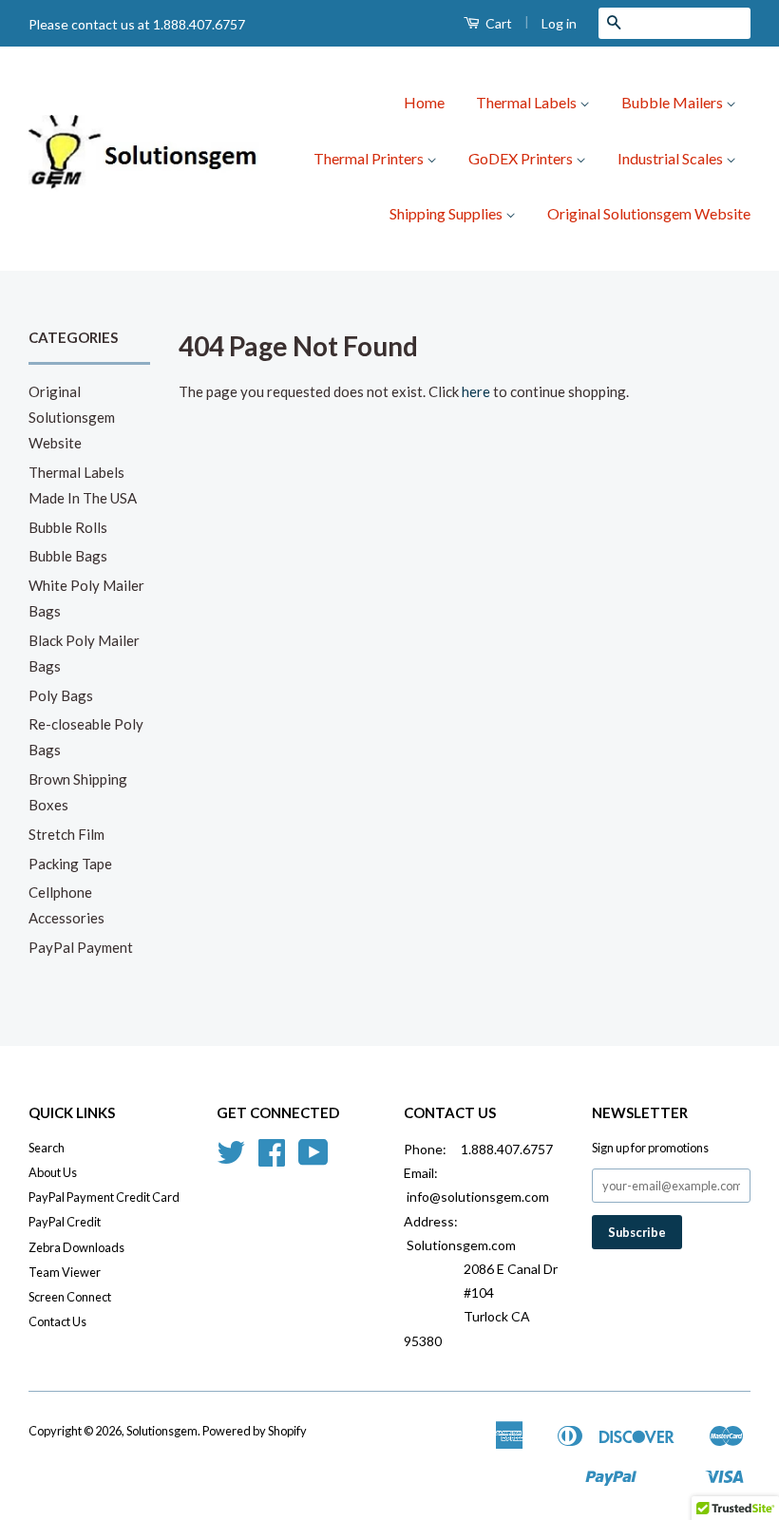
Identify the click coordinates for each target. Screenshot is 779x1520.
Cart (497, 23)
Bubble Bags (67, 555)
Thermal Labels (528, 102)
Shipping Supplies (447, 213)
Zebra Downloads (76, 1247)
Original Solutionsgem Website (648, 213)
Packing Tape (70, 863)
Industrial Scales (672, 158)
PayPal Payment (80, 947)
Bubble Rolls (67, 527)
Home (424, 102)
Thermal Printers (370, 158)
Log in (559, 23)
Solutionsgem (162, 1430)
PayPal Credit (64, 1221)
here (476, 391)
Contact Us (57, 1321)
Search (46, 1147)
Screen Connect (69, 1296)
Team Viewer (64, 1272)
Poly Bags (60, 695)
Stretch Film (66, 834)
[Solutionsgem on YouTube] (313, 1159)
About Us (52, 1172)
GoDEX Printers (522, 158)
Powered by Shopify (254, 1430)
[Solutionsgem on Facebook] (271, 1159)
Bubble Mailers (673, 102)
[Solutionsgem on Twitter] (231, 1159)
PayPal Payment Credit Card (104, 1197)
